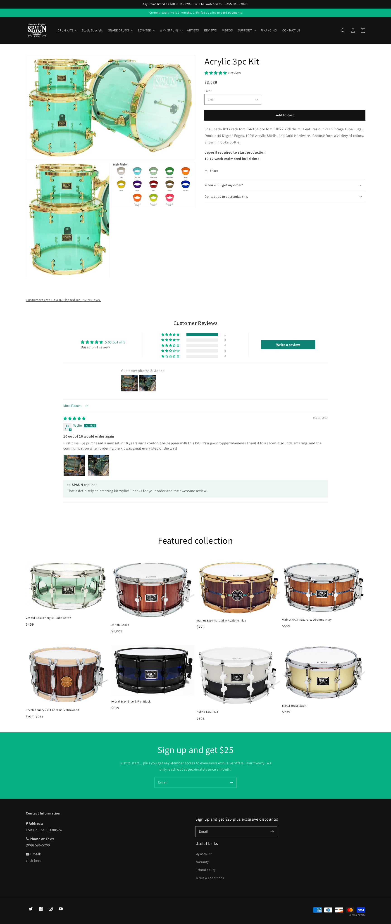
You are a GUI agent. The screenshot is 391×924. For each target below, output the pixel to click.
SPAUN (361, 915)
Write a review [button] (288, 344)
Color (208, 91)
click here (33, 860)
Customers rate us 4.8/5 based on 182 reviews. (63, 300)
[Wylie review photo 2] (99, 465)
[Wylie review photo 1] (74, 465)
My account (204, 854)
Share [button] (214, 171)
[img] (74, 418)
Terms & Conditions (210, 878)
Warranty (202, 862)
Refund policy (206, 870)
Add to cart (285, 115)
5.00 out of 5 (115, 342)
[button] (343, 31)
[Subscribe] (231, 782)
